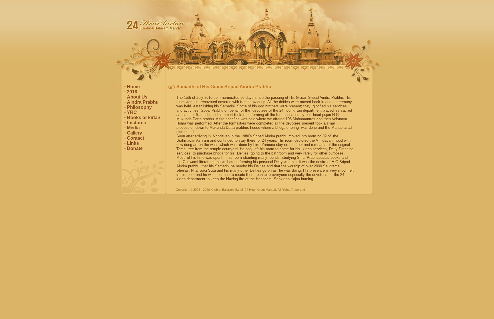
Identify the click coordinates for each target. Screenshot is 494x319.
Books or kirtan (143, 117)
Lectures (136, 122)
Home (133, 86)
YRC (132, 112)
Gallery (134, 133)
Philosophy (139, 107)
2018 (132, 91)
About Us (137, 97)
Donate (135, 148)
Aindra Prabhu (143, 102)
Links (133, 143)
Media (133, 127)
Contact (135, 138)
